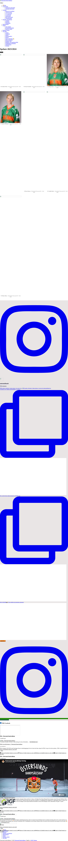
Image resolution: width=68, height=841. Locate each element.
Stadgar (6, 35)
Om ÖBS (5, 31)
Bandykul (7, 22)
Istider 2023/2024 (9, 39)
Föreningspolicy (8, 36)
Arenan (6, 32)
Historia (7, 37)
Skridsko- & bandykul (7, 19)
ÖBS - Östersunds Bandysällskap (7, 736)
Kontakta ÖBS (8, 41)
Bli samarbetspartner (9, 27)
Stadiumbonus (8, 44)
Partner (4, 25)
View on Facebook (8, 749)
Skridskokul (7, 23)
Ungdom (4, 10)
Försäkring (7, 33)
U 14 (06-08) (8, 14)
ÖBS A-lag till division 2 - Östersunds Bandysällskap (11, 744)
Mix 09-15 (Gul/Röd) (9, 11)
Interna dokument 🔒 (9, 38)
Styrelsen (7, 45)
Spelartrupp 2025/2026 (10, 7)
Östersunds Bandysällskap (20, 840)
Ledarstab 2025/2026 (9, 8)
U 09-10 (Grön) (8, 12)
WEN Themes (34, 840)
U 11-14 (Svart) (8, 13)
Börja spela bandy (9, 17)
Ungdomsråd (8, 16)
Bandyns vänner (8, 29)
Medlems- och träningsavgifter (11, 42)
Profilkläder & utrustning (10, 43)
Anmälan (7, 20)
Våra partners (8, 26)
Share (2, 750)
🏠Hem (4, 5)
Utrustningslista (8, 18)
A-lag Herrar (5, 6)
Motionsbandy (6, 24)
